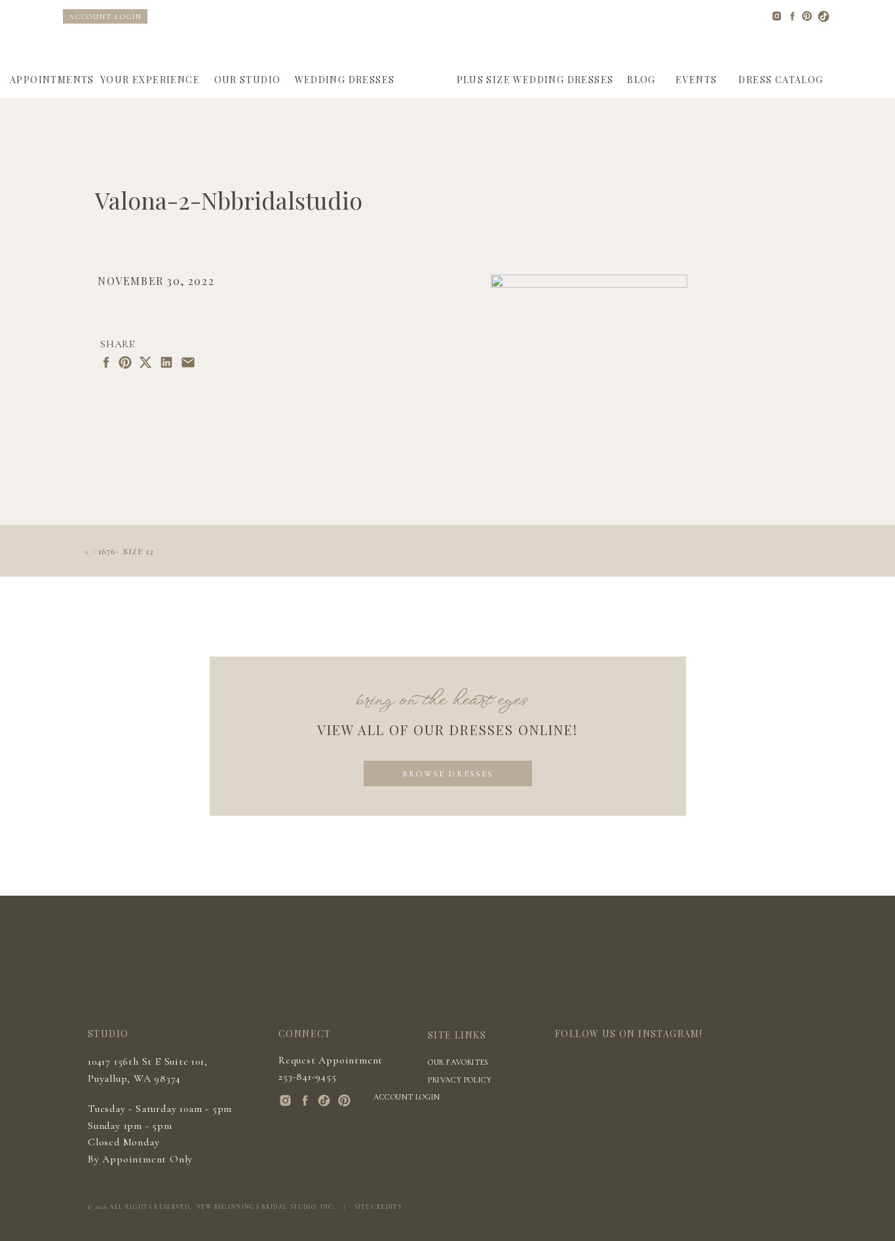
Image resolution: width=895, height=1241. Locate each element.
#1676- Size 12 (123, 551)
